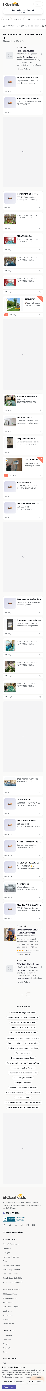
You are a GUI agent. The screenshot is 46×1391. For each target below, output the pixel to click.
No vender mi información (13, 1282)
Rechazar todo (35, 1382)
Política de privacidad (11, 1270)
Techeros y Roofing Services (23, 1068)
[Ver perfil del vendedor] (6, 300)
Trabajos (6, 1253)
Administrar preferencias (14, 1382)
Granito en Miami (31, 1043)
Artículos (6, 1344)
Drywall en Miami (33, 1093)
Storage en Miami (14, 1043)
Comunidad (7, 1335)
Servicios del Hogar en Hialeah (23, 1013)
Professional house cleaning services (23, 1048)
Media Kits (7, 1248)
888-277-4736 (13, 1213)
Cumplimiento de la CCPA (12, 1278)
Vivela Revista (8, 1324)
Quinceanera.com (10, 1298)
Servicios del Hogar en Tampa (23, 1027)
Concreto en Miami (23, 1097)
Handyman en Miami (23, 1083)
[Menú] (38, 4)
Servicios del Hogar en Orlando (23, 1022)
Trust (5, 1261)
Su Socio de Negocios (11, 1307)
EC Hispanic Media (10, 1294)
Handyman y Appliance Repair (23, 1058)
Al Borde (6, 1319)
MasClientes (7, 1311)
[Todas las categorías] (29, 4)
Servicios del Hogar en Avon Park (23, 1032)
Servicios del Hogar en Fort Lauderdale (23, 1018)
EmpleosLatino (8, 1302)
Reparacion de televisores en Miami (23, 1073)
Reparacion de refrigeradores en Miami (23, 1107)
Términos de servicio (11, 1257)
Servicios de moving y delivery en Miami (23, 1038)
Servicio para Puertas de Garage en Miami (23, 1063)
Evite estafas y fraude (11, 1265)
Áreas (5, 1352)
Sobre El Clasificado (11, 1244)
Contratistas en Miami (14, 1093)
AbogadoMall (8, 1315)
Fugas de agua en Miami (23, 1078)
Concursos (7, 1340)
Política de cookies (10, 1274)
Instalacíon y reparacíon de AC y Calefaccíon (23, 1102)
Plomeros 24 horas (23, 1053)
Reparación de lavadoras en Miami (23, 1088)
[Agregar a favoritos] (40, 91)
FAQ (4, 1363)
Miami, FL (14, 26)
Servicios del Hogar (31, 26)
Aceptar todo (9, 1387)
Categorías (7, 1348)
